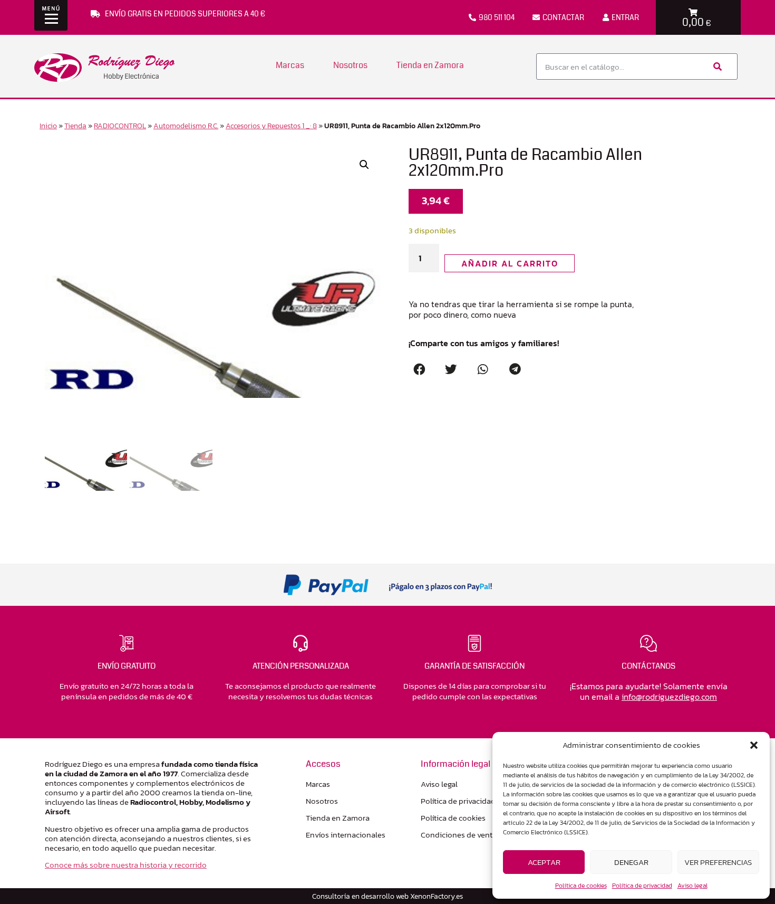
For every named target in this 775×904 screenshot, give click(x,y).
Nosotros (350, 65)
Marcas (290, 65)
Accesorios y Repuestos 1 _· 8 (271, 125)
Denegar (631, 862)
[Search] (716, 66)
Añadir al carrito (509, 263)
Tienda (75, 125)
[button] (754, 745)
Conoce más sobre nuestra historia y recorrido (126, 865)
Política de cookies (581, 885)
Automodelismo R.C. (185, 125)
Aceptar (544, 862)
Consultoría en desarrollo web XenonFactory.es (387, 896)
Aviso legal (692, 885)
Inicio (48, 125)
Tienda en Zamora (430, 65)
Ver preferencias (718, 862)
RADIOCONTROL (120, 125)
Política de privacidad (642, 885)
